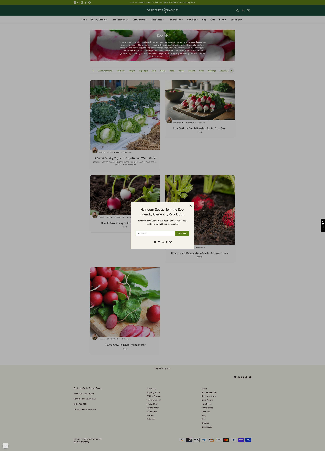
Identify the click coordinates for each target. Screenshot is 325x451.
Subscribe (181, 233)
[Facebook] (155, 241)
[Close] (190, 205)
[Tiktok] (167, 241)
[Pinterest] (170, 241)
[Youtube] (159, 241)
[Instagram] (163, 241)
